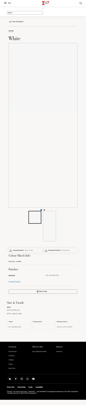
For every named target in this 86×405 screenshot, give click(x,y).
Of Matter (11, 360)
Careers (11, 364)
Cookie (31, 387)
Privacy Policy (21, 387)
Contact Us (59, 351)
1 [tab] (41, 210)
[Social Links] (10, 379)
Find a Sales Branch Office (39, 351)
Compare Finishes (14, 281)
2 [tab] (44, 210)
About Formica (13, 351)
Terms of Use (10, 387)
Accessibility (39, 387)
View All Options (17, 22)
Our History (12, 355)
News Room (12, 368)
